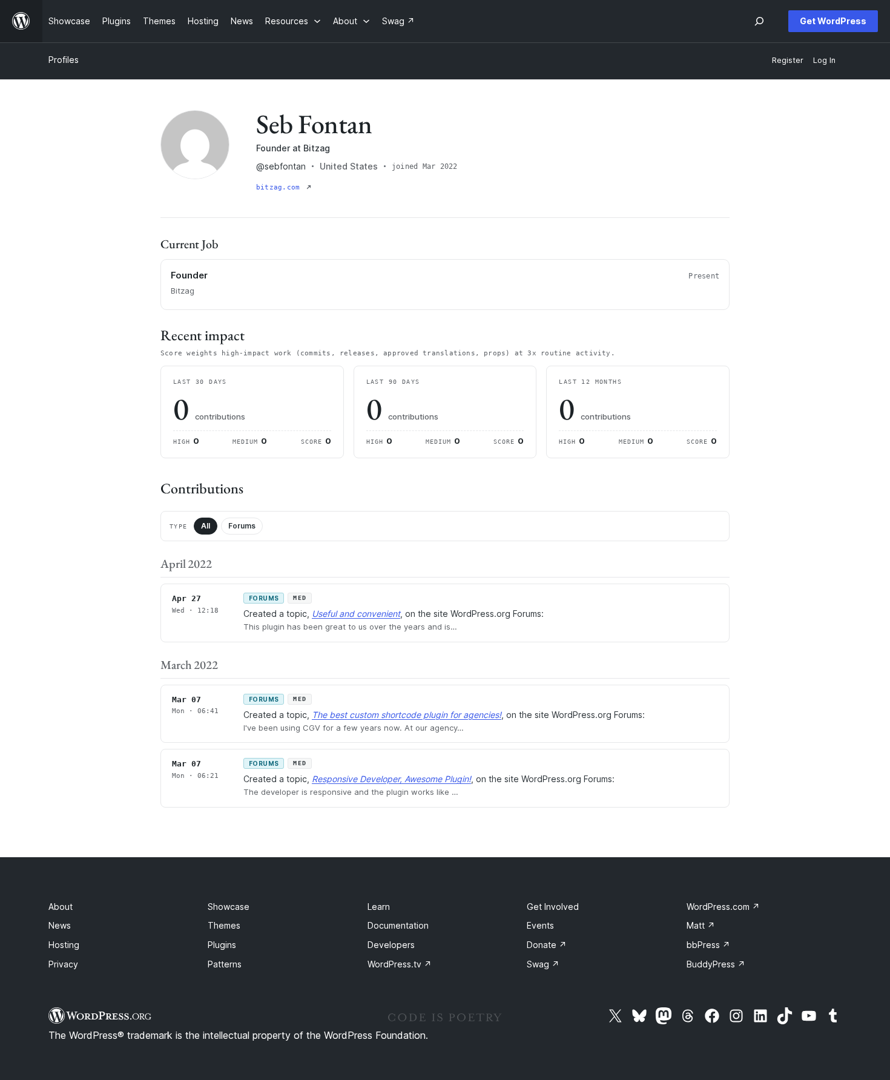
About (60, 906)
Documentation (398, 925)
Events (540, 925)
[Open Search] (759, 21)
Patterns (225, 964)
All (205, 525)
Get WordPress (833, 21)
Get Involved (553, 906)
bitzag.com (280, 187)
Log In (824, 60)
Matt (701, 925)
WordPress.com (723, 906)
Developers (391, 945)
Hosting (63, 945)
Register (787, 60)
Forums (241, 525)
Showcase (228, 906)
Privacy (63, 964)
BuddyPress (716, 964)
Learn (379, 906)
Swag (543, 964)
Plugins (222, 945)
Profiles (63, 59)
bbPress (708, 945)
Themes (224, 925)
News (59, 925)
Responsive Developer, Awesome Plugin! (391, 779)
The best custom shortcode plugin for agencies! (406, 715)
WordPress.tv (400, 964)
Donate (547, 945)
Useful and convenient (356, 613)
